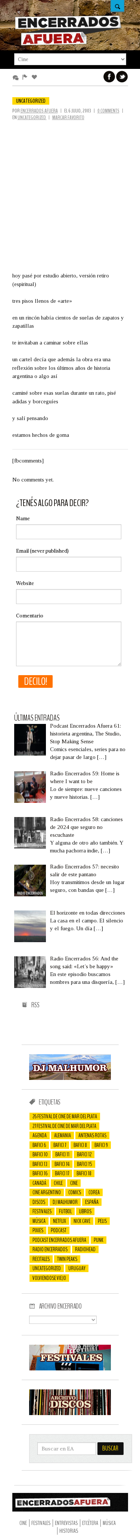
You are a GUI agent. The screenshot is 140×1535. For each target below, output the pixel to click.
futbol (65, 1211)
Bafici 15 (84, 1164)
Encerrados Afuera (39, 110)
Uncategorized (31, 101)
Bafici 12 (84, 1154)
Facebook (109, 77)
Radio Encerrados (50, 1249)
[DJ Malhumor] (70, 1078)
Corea (94, 1192)
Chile (58, 1183)
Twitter (122, 77)
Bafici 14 (62, 1164)
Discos (38, 1202)
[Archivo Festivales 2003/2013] (70, 1368)
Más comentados (17, 77)
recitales (41, 1259)
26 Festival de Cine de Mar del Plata (64, 1116)
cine (74, 1183)
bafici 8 (80, 1145)
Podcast (58, 1230)
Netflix (59, 1221)
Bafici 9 (101, 1145)
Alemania (62, 1135)
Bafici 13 (39, 1164)
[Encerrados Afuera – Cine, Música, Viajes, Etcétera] (68, 44)
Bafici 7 (59, 1145)
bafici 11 (62, 1154)
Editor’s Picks (26, 77)
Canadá (39, 1183)
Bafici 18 (84, 1173)
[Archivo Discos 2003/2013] (70, 1413)
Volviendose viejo (49, 1278)
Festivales (42, 1211)
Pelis (102, 1221)
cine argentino (46, 1192)
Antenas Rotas (92, 1135)
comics (74, 1192)
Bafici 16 (39, 1173)
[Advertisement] (70, 194)
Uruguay (76, 1268)
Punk (98, 1240)
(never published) (42, 551)
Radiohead (85, 1249)
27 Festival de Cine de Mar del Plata (64, 1126)
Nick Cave (82, 1221)
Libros (85, 1211)
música (39, 1221)
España (92, 1202)
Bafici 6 (39, 1145)
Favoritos (35, 77)
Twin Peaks (67, 1259)
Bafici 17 (62, 1173)
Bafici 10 (40, 1154)
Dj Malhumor (65, 1202)
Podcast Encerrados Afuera (59, 1240)
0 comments (108, 110)
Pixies (37, 1230)
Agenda (39, 1135)
